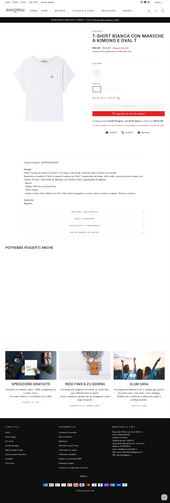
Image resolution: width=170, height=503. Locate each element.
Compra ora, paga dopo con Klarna (73, 467)
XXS (97, 89)
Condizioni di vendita (67, 432)
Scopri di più (31, 402)
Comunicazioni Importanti (15, 454)
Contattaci (9, 458)
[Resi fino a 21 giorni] (84, 365)
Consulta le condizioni (85, 406)
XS (105, 89)
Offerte (61, 10)
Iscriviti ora (139, 406)
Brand (128, 10)
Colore (97, 63)
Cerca (7, 432)
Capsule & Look (84, 10)
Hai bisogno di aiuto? (85, 232)
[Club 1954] (139, 365)
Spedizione (110, 51)
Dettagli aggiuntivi (85, 212)
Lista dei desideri (47, 2)
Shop (45, 10)
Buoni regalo (10, 436)
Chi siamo (9, 441)
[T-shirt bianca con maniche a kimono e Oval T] (97, 73)
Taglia (96, 84)
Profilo (15, 2)
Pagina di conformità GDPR (70, 458)
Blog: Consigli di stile (14, 450)
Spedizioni (63, 441)
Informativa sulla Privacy (69, 445)
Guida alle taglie (12, 445)
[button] (128, 113)
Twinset (97, 31)
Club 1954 (33, 2)
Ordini (23, 2)
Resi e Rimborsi (85, 218)
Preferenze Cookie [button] (66, 463)
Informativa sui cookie (68, 450)
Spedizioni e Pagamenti (84, 225)
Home (7, 2)
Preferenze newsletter (67, 454)
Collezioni (109, 10)
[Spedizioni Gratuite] (30, 365)
